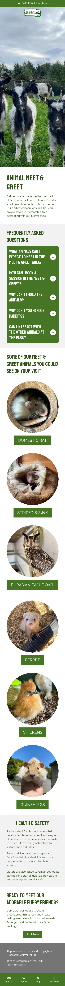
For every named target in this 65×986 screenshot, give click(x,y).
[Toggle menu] (61, 13)
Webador (22, 965)
